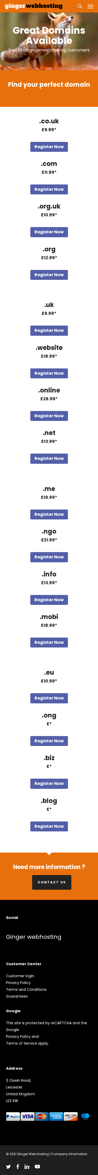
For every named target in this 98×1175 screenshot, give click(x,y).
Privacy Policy (18, 982)
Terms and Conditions (26, 989)
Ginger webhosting (33, 937)
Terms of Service (21, 1043)
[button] (90, 6)
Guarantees (17, 996)
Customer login (20, 976)
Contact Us (52, 882)
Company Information (69, 1154)
